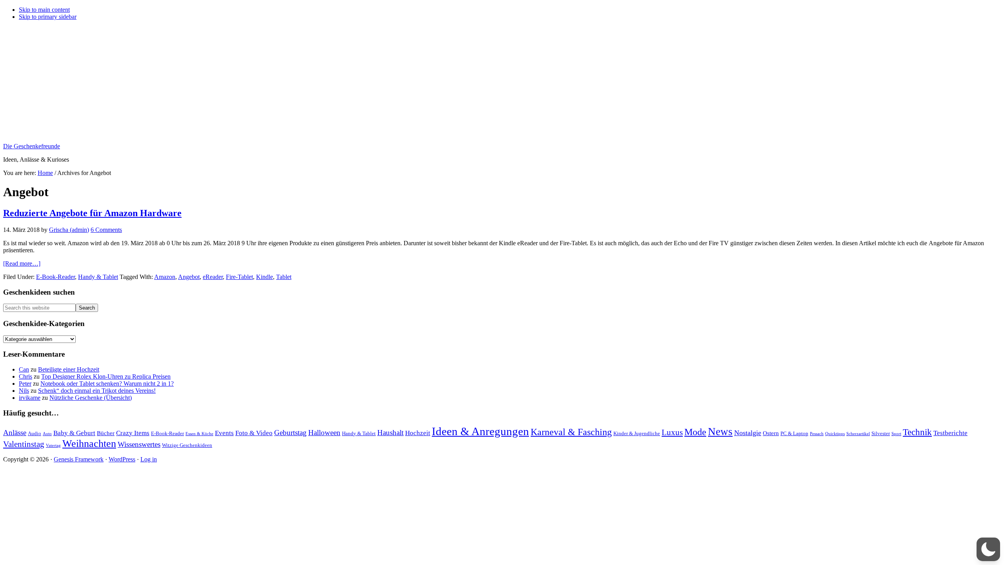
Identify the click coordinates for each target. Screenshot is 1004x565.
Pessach (817, 434)
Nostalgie (747, 433)
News (720, 431)
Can (24, 369)
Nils (24, 390)
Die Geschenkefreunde (31, 146)
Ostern (771, 433)
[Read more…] (21, 263)
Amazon (164, 276)
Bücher (106, 433)
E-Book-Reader (55, 276)
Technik (917, 432)
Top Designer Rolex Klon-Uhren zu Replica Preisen (106, 376)
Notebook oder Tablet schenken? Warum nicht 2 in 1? (107, 383)
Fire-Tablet (239, 276)
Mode (695, 432)
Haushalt (390, 432)
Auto (47, 434)
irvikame (29, 397)
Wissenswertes (139, 444)
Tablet (283, 276)
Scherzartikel (858, 434)
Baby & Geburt (74, 433)
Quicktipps (835, 434)
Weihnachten (89, 443)
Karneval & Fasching (571, 432)
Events (224, 433)
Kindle (264, 276)
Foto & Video (254, 433)
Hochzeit (417, 433)
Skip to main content (44, 9)
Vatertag (53, 445)
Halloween (324, 432)
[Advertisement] (502, 82)
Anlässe (14, 432)
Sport (896, 434)
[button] (988, 549)
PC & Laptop (794, 433)
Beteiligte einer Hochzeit (68, 369)
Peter (25, 383)
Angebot (189, 276)
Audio (34, 433)
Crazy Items (132, 433)
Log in (148, 459)
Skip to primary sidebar (47, 16)
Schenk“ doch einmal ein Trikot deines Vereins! (97, 390)
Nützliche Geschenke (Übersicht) (90, 397)
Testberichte (950, 433)
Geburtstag (290, 432)
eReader (213, 276)
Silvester (880, 433)
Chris (25, 376)
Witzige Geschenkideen (187, 445)
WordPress (122, 459)
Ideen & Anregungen (480, 431)
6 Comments (106, 229)
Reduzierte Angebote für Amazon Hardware (92, 213)
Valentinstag (23, 444)
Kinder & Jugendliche (636, 433)
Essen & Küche (199, 434)
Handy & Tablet (98, 276)
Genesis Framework (79, 459)
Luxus (672, 432)
